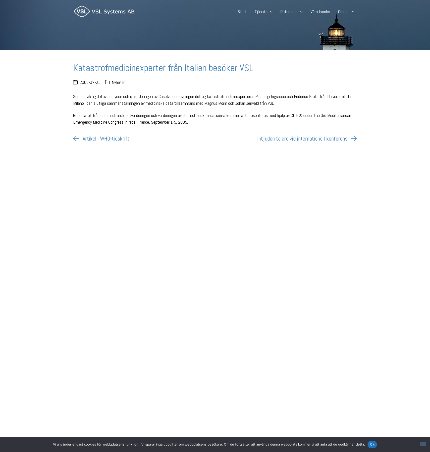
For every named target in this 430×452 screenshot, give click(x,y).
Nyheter (118, 82)
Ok (372, 444)
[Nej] (423, 444)
